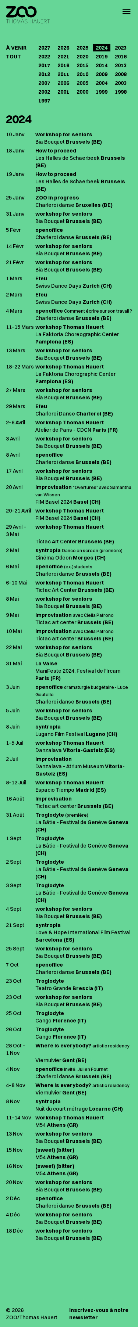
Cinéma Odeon (53, 557)
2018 (121, 56)
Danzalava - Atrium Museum (69, 766)
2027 (44, 47)
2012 (44, 74)
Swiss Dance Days (58, 286)
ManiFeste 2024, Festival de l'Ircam (77, 671)
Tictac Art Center (56, 541)
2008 (121, 74)
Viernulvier (48, 1060)
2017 (44, 65)
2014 (101, 65)
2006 (63, 83)
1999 (101, 92)
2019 (101, 56)
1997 (44, 100)
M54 (40, 1125)
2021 (63, 56)
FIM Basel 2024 (53, 502)
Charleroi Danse (55, 413)
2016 (63, 65)
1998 (121, 92)
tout (13, 56)
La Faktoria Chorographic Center (75, 374)
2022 (44, 56)
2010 (82, 74)
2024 (101, 47)
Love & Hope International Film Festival (82, 932)
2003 (121, 83)
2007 (44, 83)
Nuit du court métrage (61, 1108)
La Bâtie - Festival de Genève (71, 822)
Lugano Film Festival (60, 734)
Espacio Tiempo (54, 790)
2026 (63, 47)
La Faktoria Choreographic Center (77, 334)
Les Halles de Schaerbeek (67, 158)
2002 (44, 92)
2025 (82, 47)
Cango (43, 1020)
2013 (121, 65)
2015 (82, 65)
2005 (82, 83)
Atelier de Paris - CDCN (63, 430)
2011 (63, 74)
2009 (101, 74)
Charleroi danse (54, 205)
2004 (101, 83)
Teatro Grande (53, 988)
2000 (82, 92)
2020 (82, 56)
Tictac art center (55, 622)
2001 (63, 92)
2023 (121, 47)
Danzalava (48, 750)
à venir (16, 47)
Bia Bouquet (50, 142)
